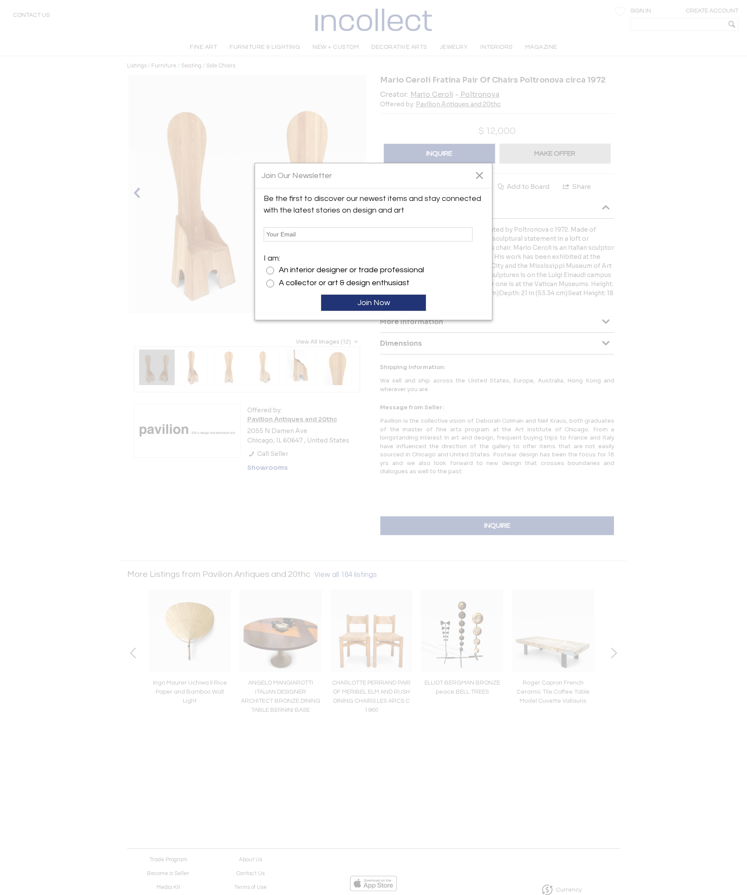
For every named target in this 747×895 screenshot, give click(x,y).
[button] (479, 175)
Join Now (374, 303)
